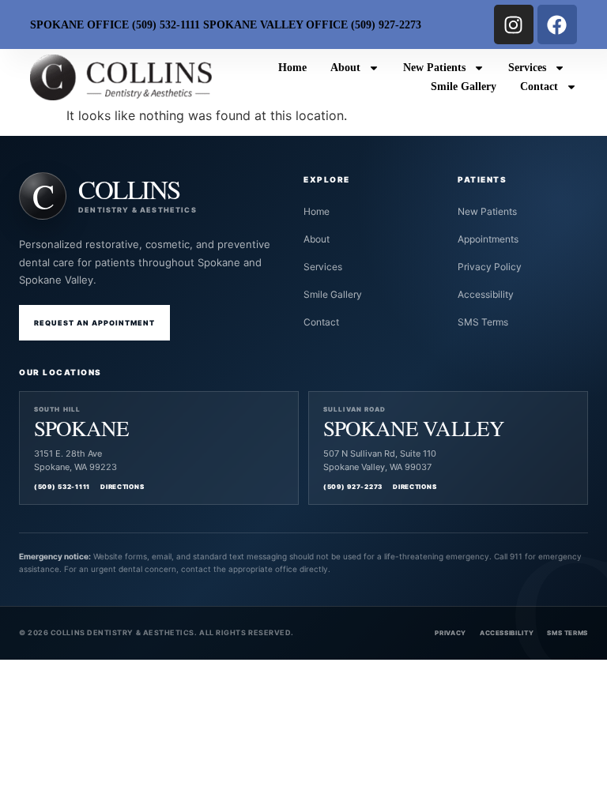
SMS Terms (483, 322)
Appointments (488, 239)
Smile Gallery (463, 86)
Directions (122, 487)
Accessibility (486, 294)
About (345, 67)
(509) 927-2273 (353, 487)
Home (292, 67)
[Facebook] (557, 24)
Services (527, 67)
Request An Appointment (94, 322)
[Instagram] (513, 24)
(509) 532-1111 (62, 487)
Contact (539, 86)
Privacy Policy (490, 267)
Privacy (450, 633)
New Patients (434, 67)
